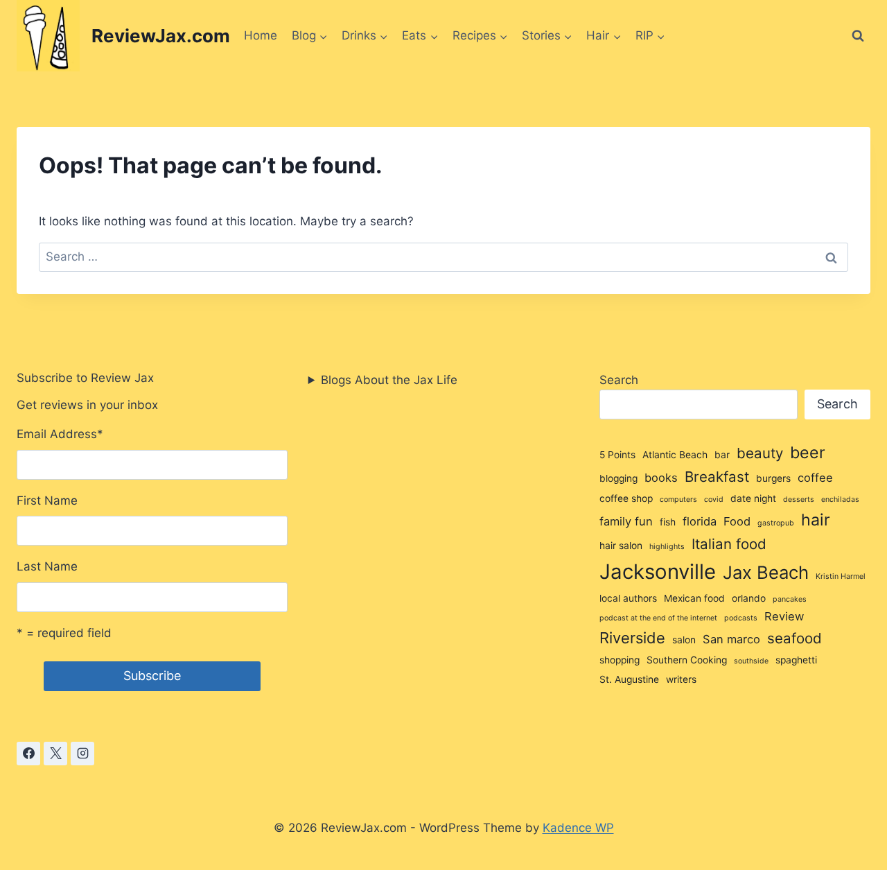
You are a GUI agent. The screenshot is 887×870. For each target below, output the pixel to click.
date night (753, 498)
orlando (749, 598)
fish (668, 522)
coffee (815, 478)
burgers (773, 478)
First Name (47, 500)
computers (678, 499)
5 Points (617, 454)
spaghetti (796, 659)
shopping (619, 659)
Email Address (60, 434)
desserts (798, 499)
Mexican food (694, 598)
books (661, 478)
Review (784, 616)
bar (722, 454)
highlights (667, 546)
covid (713, 499)
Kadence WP (578, 828)
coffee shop (626, 498)
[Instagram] (82, 753)
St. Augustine (629, 679)
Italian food (729, 544)
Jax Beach (766, 572)
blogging (618, 478)
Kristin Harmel (841, 576)
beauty (760, 453)
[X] (55, 753)
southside (751, 660)
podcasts (740, 618)
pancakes (790, 599)
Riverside (632, 638)
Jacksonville (657, 571)
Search (618, 380)
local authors (628, 598)
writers (681, 679)
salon (684, 639)
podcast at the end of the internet (658, 618)
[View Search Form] (857, 36)
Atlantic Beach (675, 454)
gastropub (775, 523)
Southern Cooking (687, 659)
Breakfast (717, 476)
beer (807, 452)
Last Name (47, 566)
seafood (794, 638)
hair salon (620, 545)
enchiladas (840, 499)
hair (815, 520)
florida (700, 521)
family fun (626, 521)
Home (260, 35)
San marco (731, 639)
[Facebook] (28, 753)
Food (736, 521)
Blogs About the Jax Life (389, 380)
